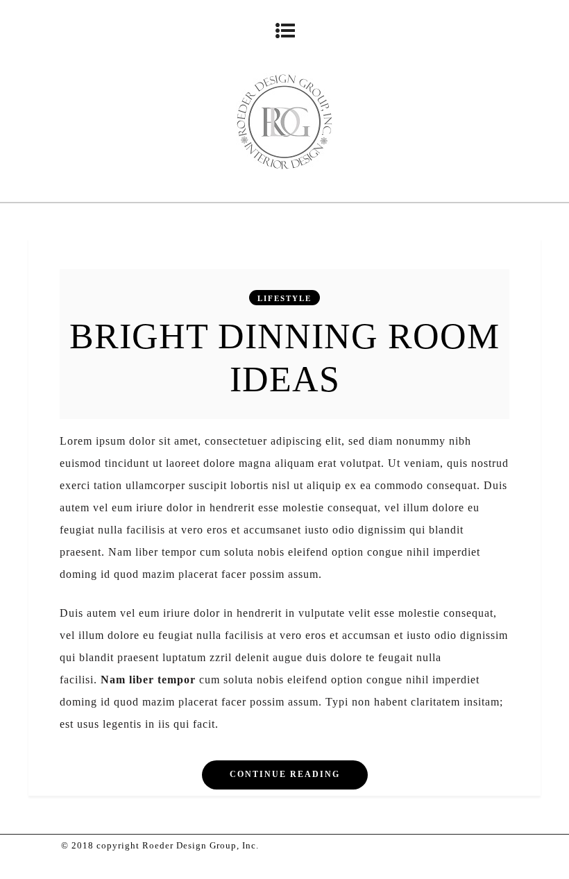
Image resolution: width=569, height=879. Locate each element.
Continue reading (285, 774)
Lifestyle (284, 298)
